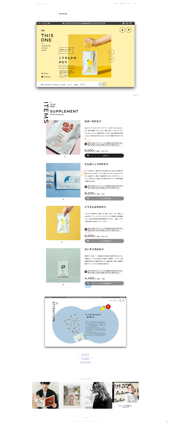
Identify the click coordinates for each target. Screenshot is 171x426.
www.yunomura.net (41, 4)
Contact (129, 3)
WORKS (116, 3)
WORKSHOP (122, 3)
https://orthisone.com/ (85, 354)
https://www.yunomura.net (85, 362)
